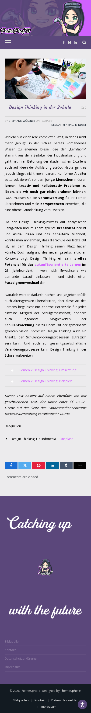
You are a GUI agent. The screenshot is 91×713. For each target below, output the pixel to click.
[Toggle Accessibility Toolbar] (82, 704)
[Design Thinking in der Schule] (45, 79)
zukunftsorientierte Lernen (58, 264)
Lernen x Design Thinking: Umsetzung (47, 370)
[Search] (83, 42)
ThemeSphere (70, 691)
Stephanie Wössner (22, 120)
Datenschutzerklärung (20, 658)
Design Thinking (62, 124)
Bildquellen (13, 641)
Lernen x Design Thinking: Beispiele (46, 381)
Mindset (80, 124)
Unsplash (67, 439)
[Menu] (8, 42)
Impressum (13, 667)
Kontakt (10, 650)
